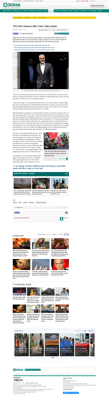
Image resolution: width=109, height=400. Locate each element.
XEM (66, 234)
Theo (41, 207)
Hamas (15, 202)
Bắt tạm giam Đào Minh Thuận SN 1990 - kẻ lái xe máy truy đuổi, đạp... (36, 350)
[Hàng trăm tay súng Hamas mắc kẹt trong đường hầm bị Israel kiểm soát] (59, 183)
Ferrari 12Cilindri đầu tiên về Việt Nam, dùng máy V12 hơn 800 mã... (82, 350)
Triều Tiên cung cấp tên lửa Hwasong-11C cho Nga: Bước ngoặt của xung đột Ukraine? (40, 273)
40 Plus (45, 10)
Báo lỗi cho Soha (64, 33)
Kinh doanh (31, 10)
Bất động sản (39, 10)
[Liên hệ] (66, 212)
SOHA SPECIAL (39, 1)
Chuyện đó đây (42, 17)
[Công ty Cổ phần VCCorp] (33, 379)
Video (85, 374)
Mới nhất (9, 10)
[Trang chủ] (12, 6)
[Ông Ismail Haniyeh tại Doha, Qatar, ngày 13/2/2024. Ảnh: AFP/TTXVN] (41, 70)
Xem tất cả (90, 331)
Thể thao (57, 10)
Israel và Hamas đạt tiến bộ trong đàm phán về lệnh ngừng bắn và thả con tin (34, 47)
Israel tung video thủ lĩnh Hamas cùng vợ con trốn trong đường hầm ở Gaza (34, 49)
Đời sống (99, 10)
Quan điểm (27, 17)
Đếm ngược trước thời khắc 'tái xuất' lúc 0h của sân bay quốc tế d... (52, 350)
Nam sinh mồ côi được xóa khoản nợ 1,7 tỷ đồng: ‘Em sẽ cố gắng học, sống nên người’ (33, 299)
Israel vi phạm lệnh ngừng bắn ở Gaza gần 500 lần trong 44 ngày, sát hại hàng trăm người (22, 192)
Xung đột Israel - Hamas (24, 173)
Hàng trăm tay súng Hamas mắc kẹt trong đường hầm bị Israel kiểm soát (58, 192)
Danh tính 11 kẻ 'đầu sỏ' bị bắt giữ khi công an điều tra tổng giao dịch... (21, 350)
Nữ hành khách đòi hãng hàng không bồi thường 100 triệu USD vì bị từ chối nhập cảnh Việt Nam (40, 253)
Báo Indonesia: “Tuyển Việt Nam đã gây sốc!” (19, 298)
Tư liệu (34, 17)
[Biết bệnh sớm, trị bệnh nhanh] (97, 6)
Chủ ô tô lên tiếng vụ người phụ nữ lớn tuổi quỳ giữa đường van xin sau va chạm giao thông (47, 318)
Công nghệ (93, 10)
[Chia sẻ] (15, 33)
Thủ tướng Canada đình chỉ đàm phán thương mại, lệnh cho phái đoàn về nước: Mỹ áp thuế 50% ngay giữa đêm (59, 253)
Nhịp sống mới (64, 10)
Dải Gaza (31, 202)
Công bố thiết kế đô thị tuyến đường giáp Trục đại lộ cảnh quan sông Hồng (47, 299)
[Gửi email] (55, 33)
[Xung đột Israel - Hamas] (66, 174)
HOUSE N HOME (17, 1)
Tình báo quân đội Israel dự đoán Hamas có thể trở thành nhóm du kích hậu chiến (55, 153)
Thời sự (25, 10)
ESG (20, 10)
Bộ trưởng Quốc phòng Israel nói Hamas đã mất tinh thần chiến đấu (32, 45)
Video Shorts (18, 331)
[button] (52, 357)
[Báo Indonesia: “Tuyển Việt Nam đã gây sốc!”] (19, 291)
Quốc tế (51, 10)
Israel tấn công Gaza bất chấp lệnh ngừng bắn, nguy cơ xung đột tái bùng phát (41, 192)
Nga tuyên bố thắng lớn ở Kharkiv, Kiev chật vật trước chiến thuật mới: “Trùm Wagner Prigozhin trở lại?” (21, 253)
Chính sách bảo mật (67, 389)
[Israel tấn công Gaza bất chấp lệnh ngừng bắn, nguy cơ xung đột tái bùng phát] (41, 183)
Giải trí (70, 10)
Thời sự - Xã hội (25, 374)
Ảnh (89, 374)
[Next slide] (92, 345)
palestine (25, 202)
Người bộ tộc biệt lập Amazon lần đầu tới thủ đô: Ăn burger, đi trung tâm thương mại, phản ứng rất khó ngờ (62, 318)
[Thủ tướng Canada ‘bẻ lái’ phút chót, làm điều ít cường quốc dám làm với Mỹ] (60, 264)
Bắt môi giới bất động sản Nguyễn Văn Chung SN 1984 (62, 298)
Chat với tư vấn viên (71, 392)
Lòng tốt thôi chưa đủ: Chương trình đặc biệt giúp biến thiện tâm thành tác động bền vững (33, 318)
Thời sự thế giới (18, 17)
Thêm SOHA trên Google (27, 33)
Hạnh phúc (15, 10)
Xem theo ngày (41, 234)
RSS (92, 374)
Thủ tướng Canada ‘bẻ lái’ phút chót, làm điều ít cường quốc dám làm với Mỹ (59, 273)
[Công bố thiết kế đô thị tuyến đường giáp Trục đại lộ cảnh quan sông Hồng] (48, 291)
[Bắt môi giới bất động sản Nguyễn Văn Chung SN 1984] (62, 291)
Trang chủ (18, 374)
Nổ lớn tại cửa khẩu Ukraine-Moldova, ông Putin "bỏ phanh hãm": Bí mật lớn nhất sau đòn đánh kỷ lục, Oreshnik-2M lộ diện (21, 275)
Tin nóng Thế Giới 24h (41, 202)
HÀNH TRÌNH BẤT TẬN (29, 1)
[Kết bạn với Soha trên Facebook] (61, 219)
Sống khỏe (83, 10)
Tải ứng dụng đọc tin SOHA (33, 369)
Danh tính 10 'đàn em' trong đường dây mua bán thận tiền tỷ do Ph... (67, 350)
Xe (88, 10)
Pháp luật (76, 10)
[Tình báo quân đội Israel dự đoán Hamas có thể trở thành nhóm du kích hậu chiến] (62, 158)
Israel (20, 202)
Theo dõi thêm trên (79, 331)
